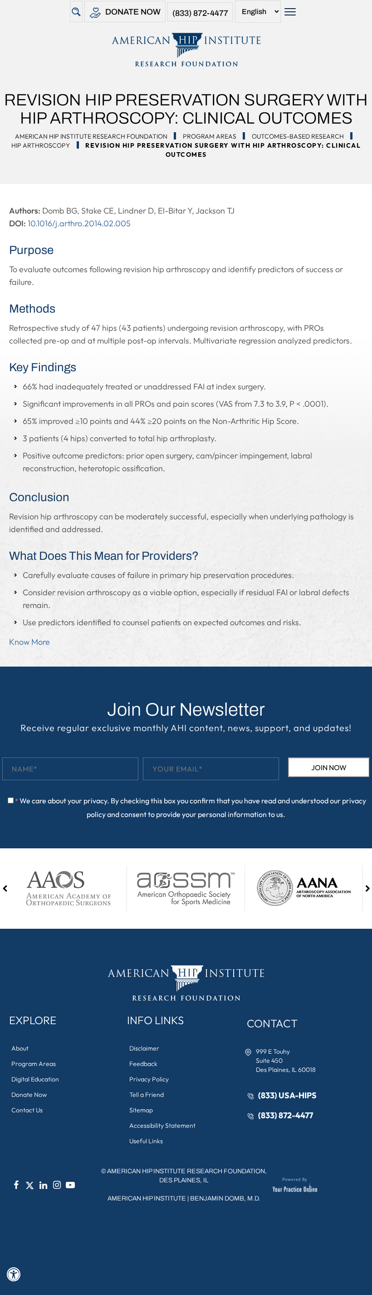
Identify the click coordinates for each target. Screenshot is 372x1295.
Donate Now (133, 11)
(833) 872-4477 (200, 13)
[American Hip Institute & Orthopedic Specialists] (186, 49)
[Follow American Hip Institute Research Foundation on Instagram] (57, 1185)
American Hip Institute (147, 1198)
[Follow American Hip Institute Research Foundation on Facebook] (16, 1185)
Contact (272, 1023)
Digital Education (35, 1079)
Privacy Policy (149, 1079)
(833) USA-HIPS (287, 1095)
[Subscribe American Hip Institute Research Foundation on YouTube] (70, 1185)
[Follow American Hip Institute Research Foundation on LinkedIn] (43, 1185)
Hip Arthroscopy (40, 145)
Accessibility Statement (162, 1125)
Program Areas (209, 136)
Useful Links (146, 1141)
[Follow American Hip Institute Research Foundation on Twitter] (29, 1185)
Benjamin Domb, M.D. (225, 1198)
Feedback (143, 1064)
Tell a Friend (146, 1095)
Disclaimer (144, 1048)
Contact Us (27, 1110)
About (20, 1048)
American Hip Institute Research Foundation (91, 136)
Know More (29, 642)
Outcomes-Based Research (298, 136)
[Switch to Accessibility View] (13, 1274)
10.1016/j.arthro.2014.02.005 (79, 223)
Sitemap (141, 1110)
